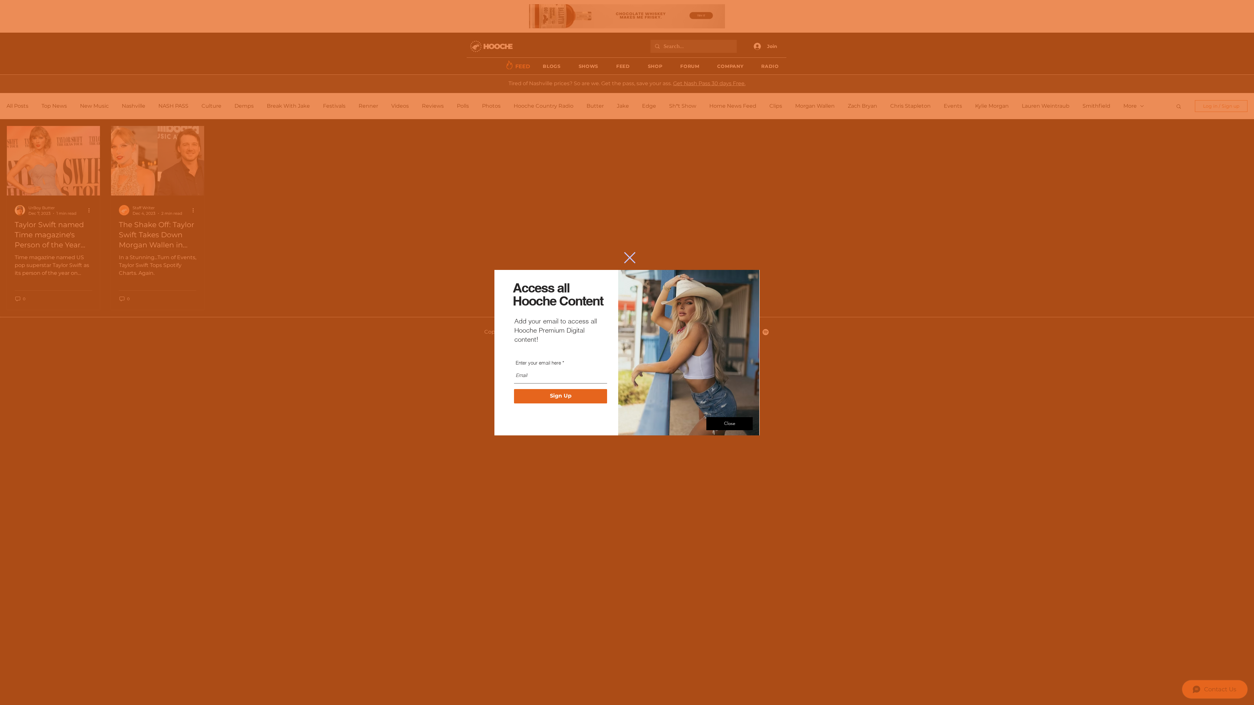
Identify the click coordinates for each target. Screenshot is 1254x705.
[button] (629, 258)
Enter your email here (538, 362)
